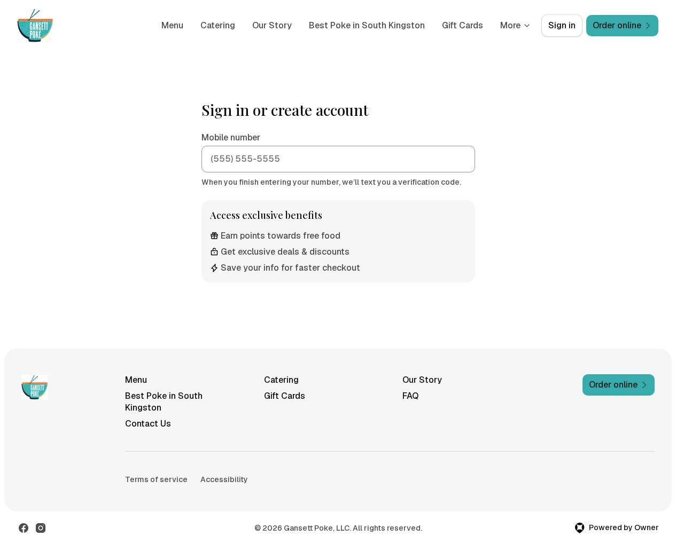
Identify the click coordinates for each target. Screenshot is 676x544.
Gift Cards (462, 25)
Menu (172, 25)
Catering (217, 25)
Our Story (272, 25)
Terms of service (156, 479)
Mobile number (230, 137)
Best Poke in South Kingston (367, 25)
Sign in (562, 25)
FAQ (410, 395)
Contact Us (148, 423)
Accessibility (224, 479)
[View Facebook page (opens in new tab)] (23, 528)
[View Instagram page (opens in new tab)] (40, 528)
